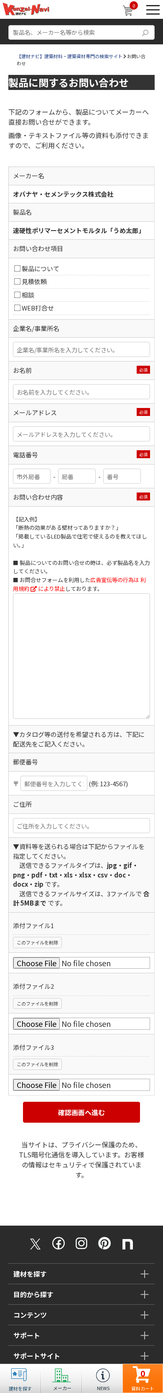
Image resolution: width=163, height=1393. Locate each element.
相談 (28, 294)
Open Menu (153, 9)
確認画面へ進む (81, 1112)
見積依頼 (34, 281)
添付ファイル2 (33, 986)
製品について (40, 268)
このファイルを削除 (37, 942)
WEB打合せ (38, 307)
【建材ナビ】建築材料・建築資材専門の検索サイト (69, 56)
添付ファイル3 (33, 1047)
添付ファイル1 (33, 925)
